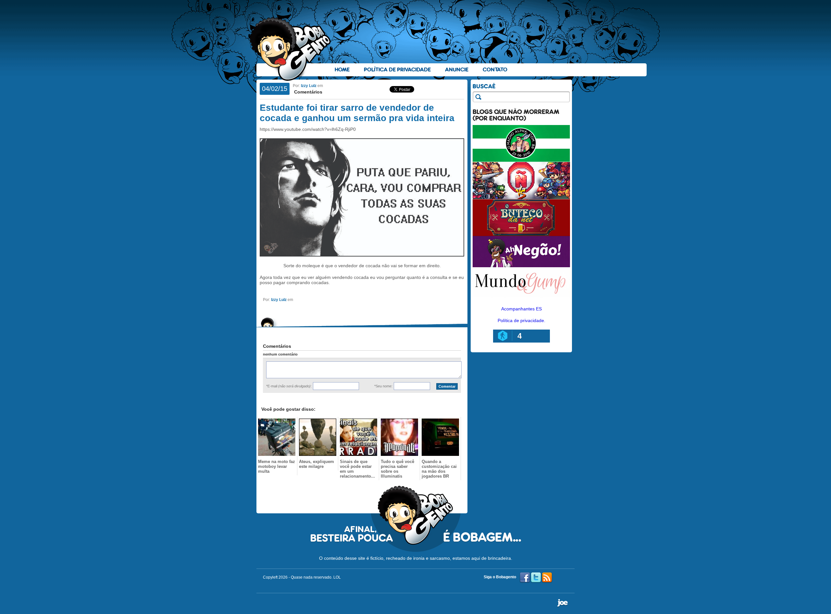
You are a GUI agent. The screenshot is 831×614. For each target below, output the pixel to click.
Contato (495, 69)
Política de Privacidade (397, 69)
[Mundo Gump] (521, 298)
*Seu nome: (383, 386)
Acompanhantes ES (521, 308)
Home (342, 69)
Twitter (535, 577)
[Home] (290, 49)
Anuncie (456, 69)
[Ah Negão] (521, 265)
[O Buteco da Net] (521, 234)
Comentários (307, 91)
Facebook (524, 577)
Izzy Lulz (308, 85)
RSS (546, 577)
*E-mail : (289, 386)
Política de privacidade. (521, 320)
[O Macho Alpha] (521, 160)
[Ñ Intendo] (521, 197)
